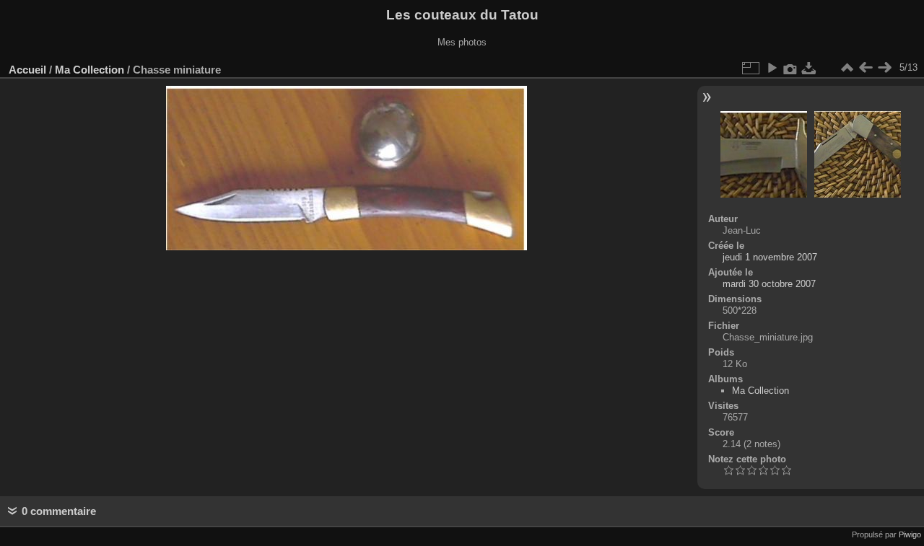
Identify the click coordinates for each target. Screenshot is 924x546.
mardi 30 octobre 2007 (769, 283)
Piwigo (910, 534)
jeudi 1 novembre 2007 (770, 257)
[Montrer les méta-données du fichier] (790, 67)
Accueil (27, 69)
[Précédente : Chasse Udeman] (865, 67)
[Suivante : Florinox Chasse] (884, 67)
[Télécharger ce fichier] (809, 67)
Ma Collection (89, 69)
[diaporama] (771, 67)
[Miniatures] (846, 67)
